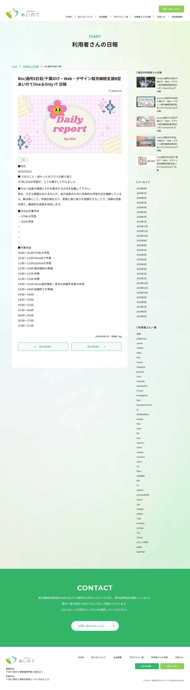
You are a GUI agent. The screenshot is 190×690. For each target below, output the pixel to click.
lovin (139, 428)
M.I (138, 433)
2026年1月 (142, 221)
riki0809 (141, 475)
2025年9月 (142, 240)
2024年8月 (142, 302)
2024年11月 (142, 287)
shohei (140, 490)
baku (139, 352)
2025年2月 (142, 273)
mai (138, 437)
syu (138, 504)
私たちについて (85, 17)
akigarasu (141, 338)
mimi (139, 447)
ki (137, 409)
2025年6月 (142, 254)
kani (139, 400)
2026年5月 (142, 202)
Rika (139, 471)
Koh (139, 423)
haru (139, 376)
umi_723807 (143, 542)
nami (139, 461)
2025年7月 (142, 250)
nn (138, 466)
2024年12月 (142, 283)
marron (140, 442)
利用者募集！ (178, 17)
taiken (140, 513)
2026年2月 (142, 216)
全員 (139, 333)
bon (139, 357)
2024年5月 (142, 316)
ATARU (140, 347)
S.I (138, 485)
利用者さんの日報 (142, 17)
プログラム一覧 (120, 17)
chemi (140, 362)
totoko (140, 527)
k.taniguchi (142, 395)
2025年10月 (142, 235)
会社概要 (103, 17)
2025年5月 (142, 259)
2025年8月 (142, 245)
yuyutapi (141, 551)
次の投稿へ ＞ (96, 346)
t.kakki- (140, 509)
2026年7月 (142, 193)
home (69, 17)
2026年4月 (142, 207)
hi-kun (140, 390)
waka (139, 546)
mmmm (141, 456)
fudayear (141, 366)
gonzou (140, 371)
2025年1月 (142, 278)
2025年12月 (142, 226)
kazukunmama (144, 404)
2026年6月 (142, 197)
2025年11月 (142, 231)
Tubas (140, 537)
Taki (139, 518)
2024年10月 (142, 292)
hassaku (141, 381)
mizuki (140, 452)
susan (139, 499)
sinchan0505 (143, 494)
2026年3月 (142, 212)
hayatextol (142, 385)
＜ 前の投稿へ (43, 346)
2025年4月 (142, 264)
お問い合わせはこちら (91, 626)
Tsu (138, 532)
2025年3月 (142, 268)
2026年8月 (142, 188)
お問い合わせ (172, 666)
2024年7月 (142, 306)
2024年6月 (142, 311)
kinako (140, 419)
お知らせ (161, 17)
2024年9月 (142, 297)
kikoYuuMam (143, 414)
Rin (120, 336)
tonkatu (141, 523)
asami (140, 343)
